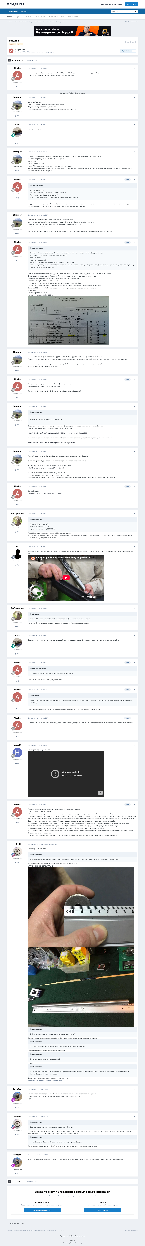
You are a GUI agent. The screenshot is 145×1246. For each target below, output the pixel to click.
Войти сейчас (103, 1210)
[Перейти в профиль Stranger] (17, 105)
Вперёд (17, 60)
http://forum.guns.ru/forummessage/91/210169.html (46, 493)
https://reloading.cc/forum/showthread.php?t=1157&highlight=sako (51, 442)
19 (18, 86)
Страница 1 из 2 (32, 60)
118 (18, 764)
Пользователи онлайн (56, 17)
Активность (25, 11)
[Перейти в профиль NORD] (17, 132)
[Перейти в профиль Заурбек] (17, 1096)
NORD (17, 124)
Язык (72, 1240)
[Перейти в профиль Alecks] (11, 51)
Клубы (18, 17)
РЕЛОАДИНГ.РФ (15, 4)
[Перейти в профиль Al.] (17, 554)
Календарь (27, 17)
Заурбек (17, 1089)
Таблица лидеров (73, 17)
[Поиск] (136, 11)
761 (18, 565)
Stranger (17, 97)
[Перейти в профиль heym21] (17, 752)
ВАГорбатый (17, 513)
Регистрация (131, 4)
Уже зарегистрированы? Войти (111, 4)
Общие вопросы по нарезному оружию (41, 52)
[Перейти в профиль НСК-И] (17, 851)
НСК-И (17, 844)
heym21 (17, 745)
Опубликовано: (38, 68)
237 (18, 116)
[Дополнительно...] (134, 68)
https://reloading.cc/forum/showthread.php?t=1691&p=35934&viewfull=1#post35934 (58, 433)
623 (17, 1108)
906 (17, 143)
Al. (17, 546)
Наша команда (40, 17)
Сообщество (13, 11)
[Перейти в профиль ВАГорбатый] (17, 521)
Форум (9, 17)
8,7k (18, 862)
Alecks (22, 50)
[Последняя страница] (22, 60)
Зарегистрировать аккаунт (42, 1210)
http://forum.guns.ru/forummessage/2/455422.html (46, 468)
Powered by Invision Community (72, 1243)
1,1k (18, 532)
